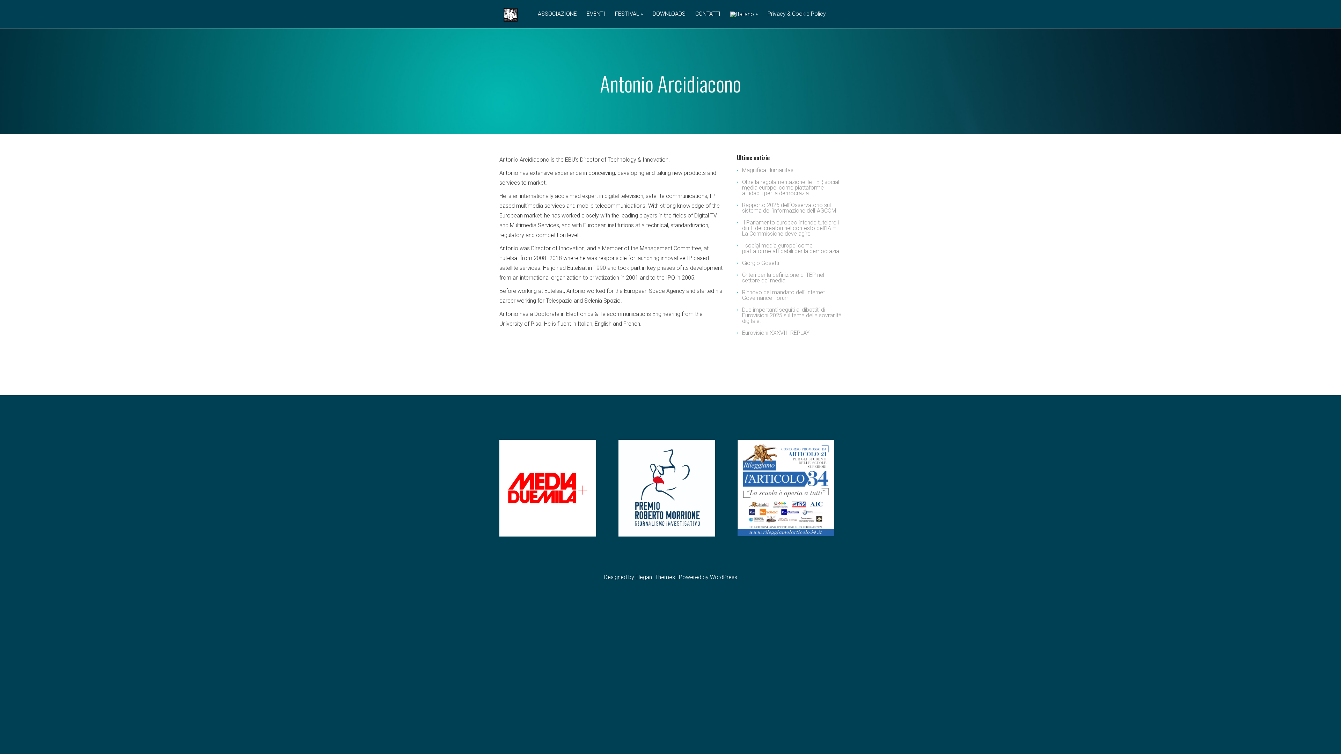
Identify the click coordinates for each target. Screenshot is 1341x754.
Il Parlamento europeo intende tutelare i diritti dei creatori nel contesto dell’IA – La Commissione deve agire (790, 228)
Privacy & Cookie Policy (797, 14)
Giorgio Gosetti (760, 263)
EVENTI (596, 14)
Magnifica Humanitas (767, 170)
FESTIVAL (627, 14)
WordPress (723, 577)
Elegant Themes (655, 577)
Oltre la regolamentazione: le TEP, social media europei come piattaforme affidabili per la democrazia (790, 188)
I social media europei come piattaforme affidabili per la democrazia (790, 248)
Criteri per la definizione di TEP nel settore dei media (783, 278)
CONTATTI (707, 14)
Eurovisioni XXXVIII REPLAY (775, 333)
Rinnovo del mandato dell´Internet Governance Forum (783, 295)
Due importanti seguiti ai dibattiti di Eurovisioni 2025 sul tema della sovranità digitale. (792, 315)
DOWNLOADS (669, 14)
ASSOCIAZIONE (557, 14)
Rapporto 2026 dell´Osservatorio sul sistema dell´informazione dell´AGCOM (789, 208)
